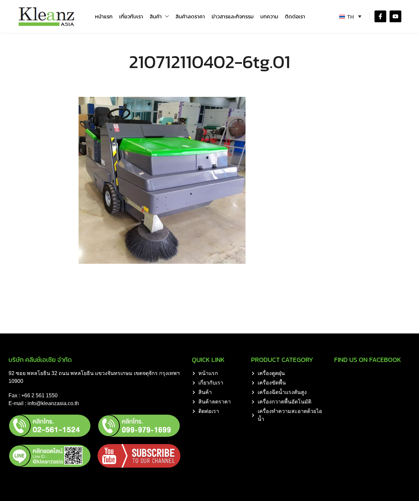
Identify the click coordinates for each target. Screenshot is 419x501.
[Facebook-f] (380, 16)
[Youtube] (395, 16)
